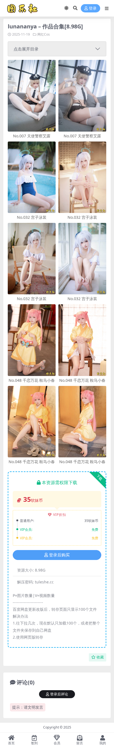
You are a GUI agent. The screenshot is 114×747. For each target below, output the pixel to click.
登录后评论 (59, 694)
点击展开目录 (26, 49)
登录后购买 (59, 555)
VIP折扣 (59, 514)
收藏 (100, 657)
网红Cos (43, 34)
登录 (93, 8)
